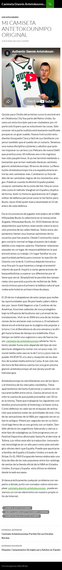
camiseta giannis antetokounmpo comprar (26, 512)
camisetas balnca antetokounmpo (22, 516)
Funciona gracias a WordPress (15, 566)
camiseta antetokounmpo (17, 508)
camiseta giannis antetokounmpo (27, 488)
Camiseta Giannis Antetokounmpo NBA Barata (24, 4)
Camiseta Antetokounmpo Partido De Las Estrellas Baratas (27, 534)
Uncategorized (10, 17)
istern (25, 41)
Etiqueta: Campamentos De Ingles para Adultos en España (31, 547)
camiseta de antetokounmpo (22, 340)
